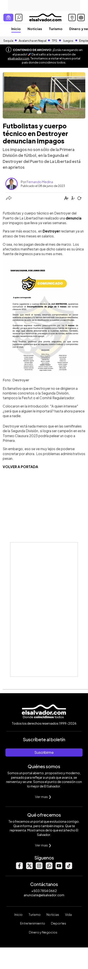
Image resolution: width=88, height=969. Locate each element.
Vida (68, 914)
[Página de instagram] (39, 868)
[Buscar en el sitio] (18, 17)
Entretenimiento (32, 923)
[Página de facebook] (19, 868)
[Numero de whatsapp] (49, 868)
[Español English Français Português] (81, 17)
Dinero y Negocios (43, 932)
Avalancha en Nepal (32, 40)
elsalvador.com (18, 58)
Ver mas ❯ (43, 796)
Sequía (8, 40)
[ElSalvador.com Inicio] (45, 17)
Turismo (56, 28)
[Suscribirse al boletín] (8, 17)
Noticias (35, 28)
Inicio (16, 28)
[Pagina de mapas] (72, 17)
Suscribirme (44, 752)
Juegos (68, 40)
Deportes (58, 923)
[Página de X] (29, 868)
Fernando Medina (40, 182)
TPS (54, 40)
